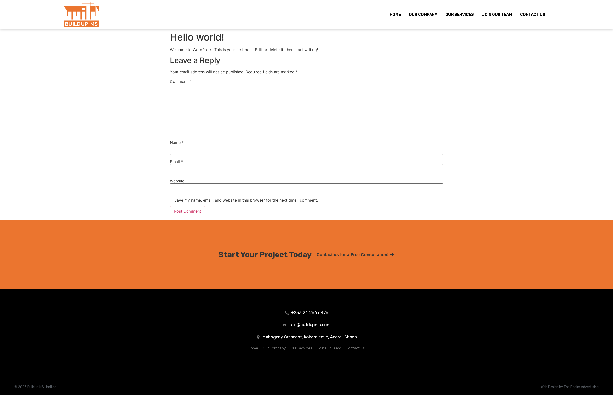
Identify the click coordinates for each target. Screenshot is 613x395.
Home (395, 14)
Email (176, 161)
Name (177, 142)
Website (177, 181)
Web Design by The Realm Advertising (570, 387)
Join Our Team (497, 14)
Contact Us (532, 14)
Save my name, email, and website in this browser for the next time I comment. (246, 200)
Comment (180, 81)
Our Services (459, 14)
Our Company (423, 14)
